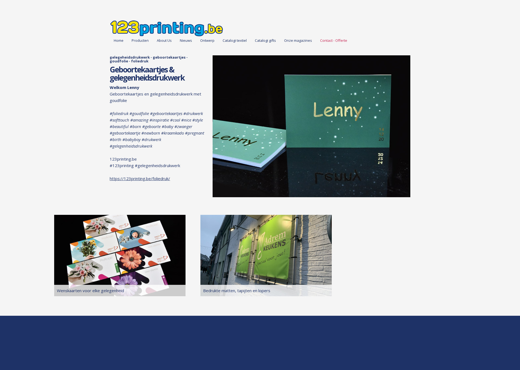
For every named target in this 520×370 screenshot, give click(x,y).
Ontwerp (207, 40)
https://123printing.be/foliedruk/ (140, 178)
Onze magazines (298, 40)
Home (118, 40)
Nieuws (186, 40)
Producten (140, 40)
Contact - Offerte (333, 40)
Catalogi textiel (235, 40)
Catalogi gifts (265, 40)
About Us (164, 40)
